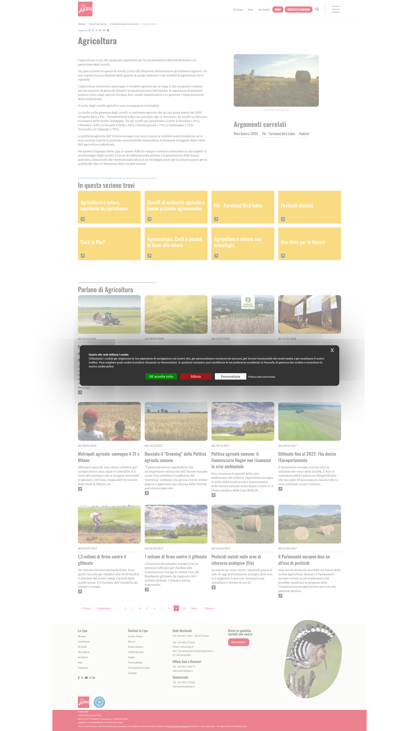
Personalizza (230, 376)
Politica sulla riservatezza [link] (261, 376)
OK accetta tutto (161, 376)
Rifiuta (196, 376)
